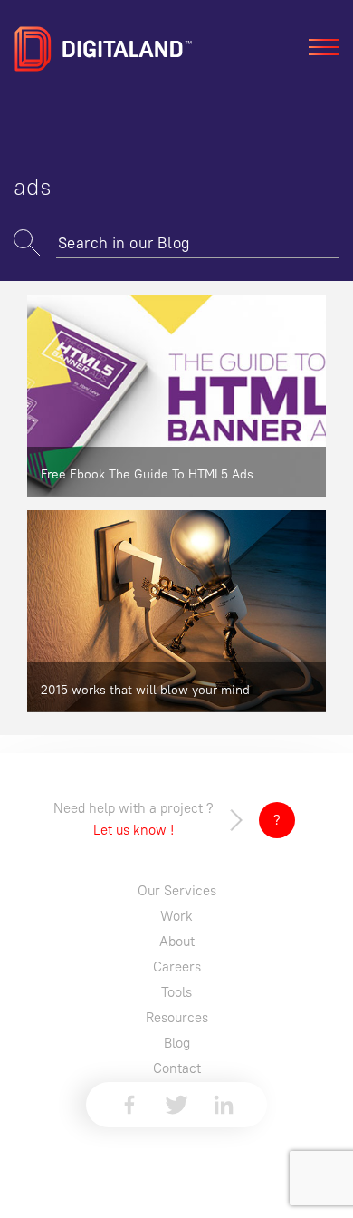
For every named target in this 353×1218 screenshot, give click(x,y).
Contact (177, 1068)
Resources (177, 1017)
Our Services (177, 890)
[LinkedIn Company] (223, 1104)
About (177, 941)
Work (176, 915)
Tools (176, 991)
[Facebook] (129, 1104)
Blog (177, 1042)
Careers (177, 966)
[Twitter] (176, 1104)
